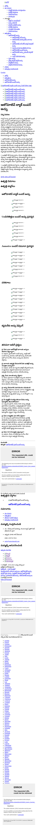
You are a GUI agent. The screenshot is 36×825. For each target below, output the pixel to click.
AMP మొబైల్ (11, 569)
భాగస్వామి (11, 16)
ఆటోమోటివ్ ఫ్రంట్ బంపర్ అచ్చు (15, 444)
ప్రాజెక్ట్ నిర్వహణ (13, 12)
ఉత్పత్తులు (8, 33)
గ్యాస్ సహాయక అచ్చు (18, 56)
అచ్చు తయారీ (12, 23)
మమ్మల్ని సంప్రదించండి (11, 69)
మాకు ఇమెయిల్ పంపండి (8, 177)
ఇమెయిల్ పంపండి (6, 579)
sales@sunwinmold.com (12, 541)
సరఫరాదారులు (13, 14)
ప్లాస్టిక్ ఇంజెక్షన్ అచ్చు (14, 25)
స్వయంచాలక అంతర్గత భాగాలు (21, 48)
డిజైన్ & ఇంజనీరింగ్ (14, 20)
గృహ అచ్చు (11, 58)
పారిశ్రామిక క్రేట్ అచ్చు (12, 575)
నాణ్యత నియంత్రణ (14, 29)
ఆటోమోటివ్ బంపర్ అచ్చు (20, 50)
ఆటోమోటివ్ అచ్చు (14, 35)
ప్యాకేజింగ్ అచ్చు (13, 62)
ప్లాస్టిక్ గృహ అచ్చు (6, 573)
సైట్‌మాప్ (3, 569)
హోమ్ (6, 6)
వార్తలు (7, 67)
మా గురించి (8, 8)
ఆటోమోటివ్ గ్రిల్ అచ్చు (19, 37)
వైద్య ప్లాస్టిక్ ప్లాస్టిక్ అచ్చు (15, 60)
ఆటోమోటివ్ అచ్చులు (25, 575)
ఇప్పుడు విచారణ (6, 550)
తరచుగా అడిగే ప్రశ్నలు (11, 518)
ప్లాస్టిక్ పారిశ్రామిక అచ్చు (15, 64)
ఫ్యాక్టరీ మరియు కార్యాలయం (17, 10)
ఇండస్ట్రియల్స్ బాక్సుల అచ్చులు (10, 571)
